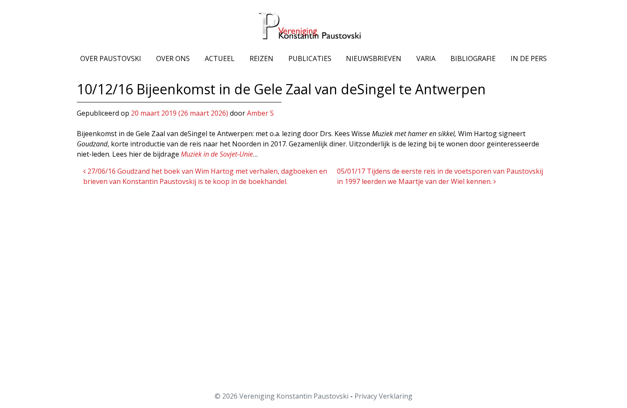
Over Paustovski (110, 58)
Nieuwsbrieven (373, 58)
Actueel (220, 58)
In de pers (529, 58)
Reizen (261, 58)
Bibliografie (473, 58)
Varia (425, 58)
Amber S (260, 113)
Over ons (173, 58)
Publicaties (309, 58)
